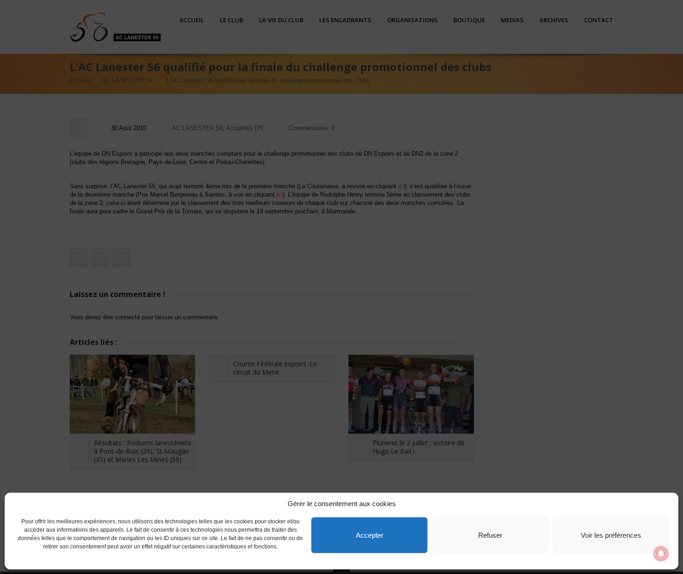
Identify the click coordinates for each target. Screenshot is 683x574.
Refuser (490, 535)
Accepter (369, 535)
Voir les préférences (611, 535)
